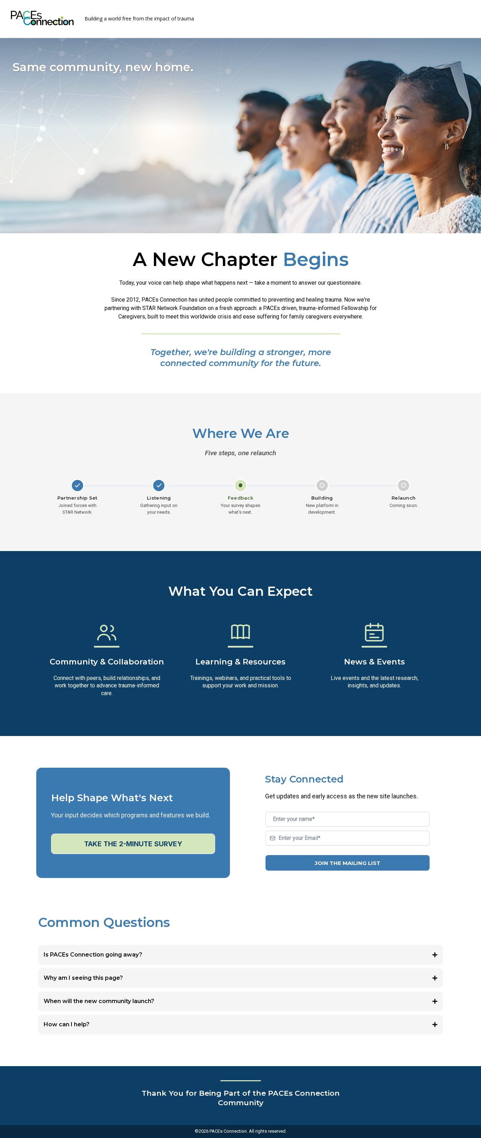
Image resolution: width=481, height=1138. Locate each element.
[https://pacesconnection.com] (42, 18)
